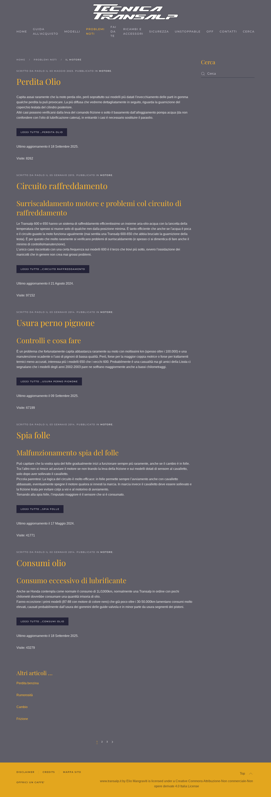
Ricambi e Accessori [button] (133, 31)
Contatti (228, 31)
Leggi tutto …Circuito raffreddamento (53, 269)
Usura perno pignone (55, 322)
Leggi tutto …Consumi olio (42, 621)
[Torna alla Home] (135, 12)
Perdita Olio (38, 81)
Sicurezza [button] (159, 31)
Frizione (22, 719)
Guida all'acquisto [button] (45, 31)
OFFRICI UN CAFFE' (30, 782)
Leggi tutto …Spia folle (40, 509)
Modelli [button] (72, 31)
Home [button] (21, 31)
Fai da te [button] (113, 31)
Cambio (22, 707)
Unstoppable (188, 31)
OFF (210, 31)
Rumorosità (24, 695)
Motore (105, 71)
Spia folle (33, 435)
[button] (251, 774)
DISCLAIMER (25, 772)
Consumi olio (41, 562)
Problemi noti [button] (95, 31)
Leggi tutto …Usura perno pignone (49, 381)
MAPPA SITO (72, 772)
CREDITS (49, 772)
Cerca (249, 31)
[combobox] (228, 74)
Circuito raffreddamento (62, 185)
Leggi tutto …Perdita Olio (42, 132)
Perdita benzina (27, 683)
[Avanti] (112, 742)
